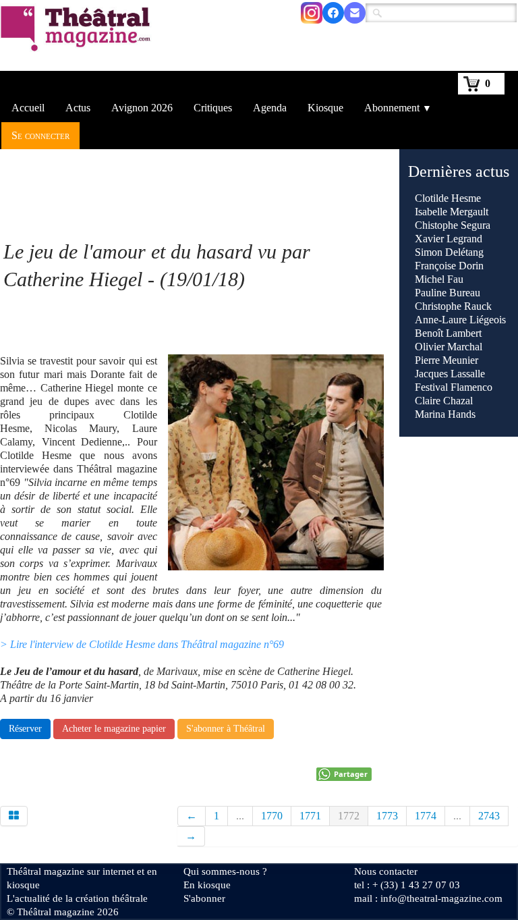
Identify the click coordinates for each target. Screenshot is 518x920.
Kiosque (325, 107)
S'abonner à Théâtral (225, 729)
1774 (425, 815)
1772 (348, 815)
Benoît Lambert (448, 333)
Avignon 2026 (142, 107)
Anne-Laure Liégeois (460, 319)
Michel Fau (439, 279)
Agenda (270, 107)
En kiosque (207, 885)
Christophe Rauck (453, 306)
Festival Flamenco (453, 387)
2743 (489, 815)
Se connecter (40, 135)
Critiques (213, 107)
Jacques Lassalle (450, 373)
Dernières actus (458, 171)
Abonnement (398, 107)
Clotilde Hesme (448, 198)
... (240, 815)
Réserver (25, 729)
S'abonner (204, 898)
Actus (77, 107)
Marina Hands (445, 414)
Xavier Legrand (448, 238)
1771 (310, 815)
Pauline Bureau (447, 292)
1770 (272, 815)
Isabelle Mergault (451, 211)
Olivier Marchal (448, 346)
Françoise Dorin (449, 265)
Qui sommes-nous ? (225, 871)
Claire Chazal (444, 400)
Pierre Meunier (446, 360)
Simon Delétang (449, 252)
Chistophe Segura (452, 225)
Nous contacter (386, 871)
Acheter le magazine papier (114, 729)
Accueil (28, 107)
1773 (387, 815)
